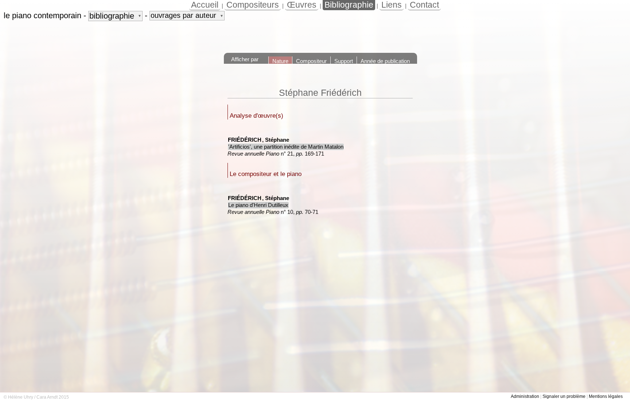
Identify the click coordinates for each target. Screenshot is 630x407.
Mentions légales (606, 396)
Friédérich (244, 140)
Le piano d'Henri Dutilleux (258, 205)
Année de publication (385, 61)
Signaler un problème (564, 396)
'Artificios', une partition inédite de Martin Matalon (285, 147)
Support (343, 61)
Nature (280, 61)
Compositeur (311, 61)
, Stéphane (275, 140)
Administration (525, 396)
